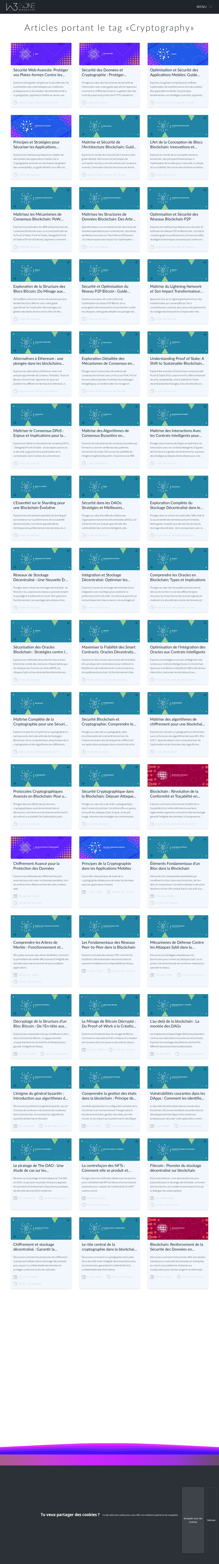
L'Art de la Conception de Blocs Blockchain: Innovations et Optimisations (176, 145)
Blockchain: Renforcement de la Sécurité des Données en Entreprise (176, 1247)
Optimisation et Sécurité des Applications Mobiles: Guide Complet (174, 72)
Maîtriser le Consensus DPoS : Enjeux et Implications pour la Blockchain (38, 433)
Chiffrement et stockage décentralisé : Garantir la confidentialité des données (36, 1247)
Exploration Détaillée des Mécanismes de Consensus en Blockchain (107, 361)
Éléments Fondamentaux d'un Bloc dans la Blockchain (175, 866)
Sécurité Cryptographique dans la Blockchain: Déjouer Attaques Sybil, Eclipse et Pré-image (108, 794)
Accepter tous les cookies (193, 1520)
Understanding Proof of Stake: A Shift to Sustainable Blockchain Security (177, 361)
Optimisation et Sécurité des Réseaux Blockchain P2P (174, 217)
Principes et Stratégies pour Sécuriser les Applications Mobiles (36, 145)
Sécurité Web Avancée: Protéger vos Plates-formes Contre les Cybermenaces (40, 72)
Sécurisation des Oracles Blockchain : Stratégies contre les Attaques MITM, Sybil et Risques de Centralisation (41, 650)
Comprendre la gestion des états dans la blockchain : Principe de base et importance (109, 1096)
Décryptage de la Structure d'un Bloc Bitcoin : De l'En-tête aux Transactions (40, 1024)
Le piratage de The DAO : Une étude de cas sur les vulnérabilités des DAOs (38, 1168)
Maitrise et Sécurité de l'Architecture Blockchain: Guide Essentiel (109, 145)
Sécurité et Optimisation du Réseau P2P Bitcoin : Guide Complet (105, 289)
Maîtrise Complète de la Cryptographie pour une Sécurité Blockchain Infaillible (40, 722)
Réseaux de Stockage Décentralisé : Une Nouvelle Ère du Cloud (40, 577)
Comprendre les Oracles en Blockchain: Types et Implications (177, 577)
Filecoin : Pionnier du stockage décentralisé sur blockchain (175, 1168)
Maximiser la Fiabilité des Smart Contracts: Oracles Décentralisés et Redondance (109, 650)
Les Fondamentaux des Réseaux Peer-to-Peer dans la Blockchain (108, 945)
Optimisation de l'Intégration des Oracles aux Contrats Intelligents (177, 649)
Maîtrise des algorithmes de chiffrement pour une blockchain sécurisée (177, 722)
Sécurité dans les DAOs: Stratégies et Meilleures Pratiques (102, 505)
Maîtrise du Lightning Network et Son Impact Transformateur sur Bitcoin (176, 289)
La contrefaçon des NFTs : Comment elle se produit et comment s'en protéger (105, 1168)
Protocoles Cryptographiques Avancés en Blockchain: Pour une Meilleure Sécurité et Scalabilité (40, 794)
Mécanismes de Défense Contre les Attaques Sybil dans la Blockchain (177, 945)
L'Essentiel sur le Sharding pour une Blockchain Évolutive (39, 505)
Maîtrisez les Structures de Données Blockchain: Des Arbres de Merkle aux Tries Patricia (109, 217)
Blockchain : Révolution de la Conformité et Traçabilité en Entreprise (174, 794)
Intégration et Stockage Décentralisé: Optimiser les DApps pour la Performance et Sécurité (107, 577)
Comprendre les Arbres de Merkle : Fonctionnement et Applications (37, 945)
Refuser (211, 1520)
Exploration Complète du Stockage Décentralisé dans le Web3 (175, 505)
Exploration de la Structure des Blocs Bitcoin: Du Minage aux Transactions (39, 289)
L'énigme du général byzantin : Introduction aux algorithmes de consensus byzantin (40, 1096)
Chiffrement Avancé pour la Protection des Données (36, 866)
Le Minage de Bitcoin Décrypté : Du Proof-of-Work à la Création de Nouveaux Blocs (109, 1024)
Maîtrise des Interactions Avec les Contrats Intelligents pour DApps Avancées (175, 433)
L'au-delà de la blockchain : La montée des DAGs (174, 1024)
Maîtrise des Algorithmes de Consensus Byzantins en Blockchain (105, 433)
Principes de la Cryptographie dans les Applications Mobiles (106, 866)
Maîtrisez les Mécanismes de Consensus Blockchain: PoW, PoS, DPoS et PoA (37, 217)
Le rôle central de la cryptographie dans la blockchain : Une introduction (109, 1247)
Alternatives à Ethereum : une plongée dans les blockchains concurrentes (38, 361)
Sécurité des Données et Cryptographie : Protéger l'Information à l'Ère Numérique (108, 72)
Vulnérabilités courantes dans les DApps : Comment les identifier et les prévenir (177, 1096)
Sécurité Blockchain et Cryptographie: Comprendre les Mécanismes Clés (108, 722)
